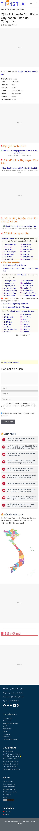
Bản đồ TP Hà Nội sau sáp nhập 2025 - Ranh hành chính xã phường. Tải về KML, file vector (22, 447)
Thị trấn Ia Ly (9, 249)
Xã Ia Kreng (27, 247)
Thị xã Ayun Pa (9, 286)
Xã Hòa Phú (8, 259)
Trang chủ (4, 9)
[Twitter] (7, 706)
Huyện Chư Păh (8, 239)
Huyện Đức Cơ (28, 283)
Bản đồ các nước (8, 751)
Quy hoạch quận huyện (10, 766)
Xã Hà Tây (8, 257)
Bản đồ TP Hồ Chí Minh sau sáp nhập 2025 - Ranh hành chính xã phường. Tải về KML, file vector (22, 462)
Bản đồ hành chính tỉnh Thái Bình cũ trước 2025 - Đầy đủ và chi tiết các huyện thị (21, 490)
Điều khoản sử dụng (9, 786)
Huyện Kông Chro (29, 293)
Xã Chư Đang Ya (10, 252)
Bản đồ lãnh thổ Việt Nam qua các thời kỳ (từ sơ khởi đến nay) (21, 454)
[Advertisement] (19, 47)
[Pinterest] (17, 706)
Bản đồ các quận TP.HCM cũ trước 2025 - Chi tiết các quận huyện (21, 440)
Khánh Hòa (27, 314)
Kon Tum (26, 319)
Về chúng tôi (7, 794)
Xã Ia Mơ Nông (28, 249)
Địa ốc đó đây (7, 729)
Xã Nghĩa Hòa (28, 257)
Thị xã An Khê (9, 283)
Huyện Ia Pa (27, 288)
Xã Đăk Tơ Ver (9, 254)
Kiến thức (6, 731)
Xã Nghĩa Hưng (28, 259)
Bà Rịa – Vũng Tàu (10, 329)
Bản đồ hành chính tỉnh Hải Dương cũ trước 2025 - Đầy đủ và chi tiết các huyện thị (21, 476)
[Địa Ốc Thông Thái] (13, 3)
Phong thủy (6, 734)
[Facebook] (4, 706)
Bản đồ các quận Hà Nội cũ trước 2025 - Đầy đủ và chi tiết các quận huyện (20, 469)
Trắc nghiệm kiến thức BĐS (11, 769)
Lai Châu (26, 322)
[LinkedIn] (14, 706)
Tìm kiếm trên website (9, 792)
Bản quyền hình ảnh (9, 789)
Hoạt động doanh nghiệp (10, 723)
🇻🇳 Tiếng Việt (7, 812)
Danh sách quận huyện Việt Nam (16, 307)
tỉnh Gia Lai (21, 275)
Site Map (5, 797)
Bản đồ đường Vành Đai (10, 758)
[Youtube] (11, 706)
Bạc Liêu (7, 332)
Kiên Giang (27, 317)
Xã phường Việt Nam (16, 9)
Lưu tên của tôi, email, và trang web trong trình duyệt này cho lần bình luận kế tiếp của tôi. (20, 406)
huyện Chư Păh (24, 72)
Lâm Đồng (26, 329)
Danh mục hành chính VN (10, 764)
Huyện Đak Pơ (28, 281)
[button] (36, 3)
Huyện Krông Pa (29, 295)
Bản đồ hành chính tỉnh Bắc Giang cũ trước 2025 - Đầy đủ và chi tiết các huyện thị (21, 498)
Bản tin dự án (7, 721)
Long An (26, 332)
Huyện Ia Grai (28, 285)
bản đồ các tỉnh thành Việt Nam (22, 311)
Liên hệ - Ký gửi (7, 781)
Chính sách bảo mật (9, 784)
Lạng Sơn (26, 327)
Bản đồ (5, 726)
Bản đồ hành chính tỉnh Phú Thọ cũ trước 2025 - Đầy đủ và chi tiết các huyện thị (21, 505)
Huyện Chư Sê (9, 295)
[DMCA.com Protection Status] (8, 800)
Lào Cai (25, 324)
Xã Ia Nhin (26, 252)
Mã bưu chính (7, 737)
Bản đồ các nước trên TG (10, 761)
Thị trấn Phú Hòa (10, 245)
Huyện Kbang (28, 290)
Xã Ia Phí (26, 254)
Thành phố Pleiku (10, 281)
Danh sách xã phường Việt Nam (15, 304)
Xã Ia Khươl (27, 244)
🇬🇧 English (6, 814)
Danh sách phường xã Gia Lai (14, 265)
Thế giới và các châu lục (10, 739)
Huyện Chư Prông (10, 291)
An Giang (7, 327)
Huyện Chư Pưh (10, 293)
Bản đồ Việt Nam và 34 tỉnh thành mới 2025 (21, 483)
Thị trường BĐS (7, 718)
